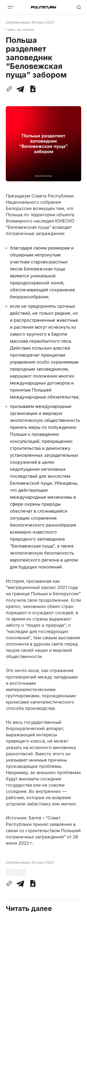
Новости (15, 872)
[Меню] (10, 7)
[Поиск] (78, 7)
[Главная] (43, 7)
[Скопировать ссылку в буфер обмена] (10, 89)
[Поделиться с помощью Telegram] (20, 89)
